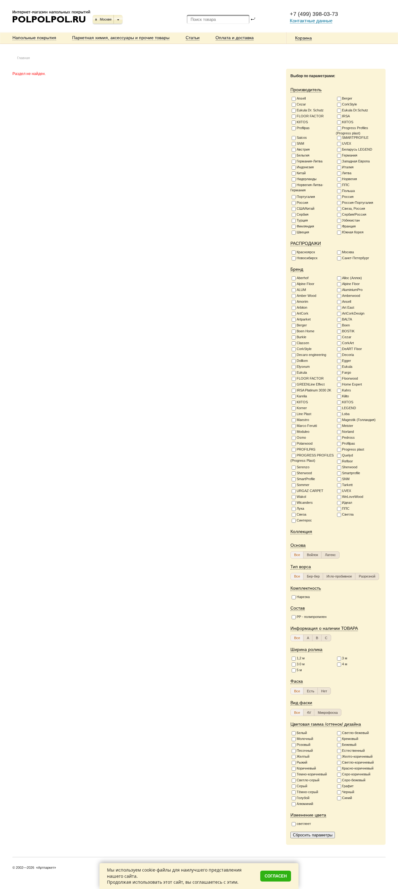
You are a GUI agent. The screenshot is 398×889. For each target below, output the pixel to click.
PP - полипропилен (311, 617)
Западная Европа (356, 161)
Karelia (302, 396)
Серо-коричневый (356, 774)
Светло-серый (308, 780)
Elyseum (303, 366)
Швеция (303, 232)
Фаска (296, 681)
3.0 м (301, 664)
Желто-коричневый (357, 756)
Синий (347, 798)
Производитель (306, 89)
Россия (348, 197)
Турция (302, 220)
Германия (349, 155)
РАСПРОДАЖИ (305, 243)
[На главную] (52, 24)
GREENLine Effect (311, 384)
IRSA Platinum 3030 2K (314, 390)
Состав (297, 608)
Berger (347, 98)
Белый (302, 733)
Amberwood (351, 295)
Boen (346, 325)
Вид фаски (301, 702)
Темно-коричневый (312, 774)
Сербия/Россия (354, 214)
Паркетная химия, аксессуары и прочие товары (120, 37)
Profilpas (303, 128)
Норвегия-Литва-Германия (306, 187)
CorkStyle (349, 104)
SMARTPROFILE (355, 137)
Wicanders (305, 502)
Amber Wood (306, 295)
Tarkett (347, 485)
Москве (106, 19)
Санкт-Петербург (355, 258)
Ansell (301, 98)
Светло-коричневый (358, 762)
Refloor (347, 461)
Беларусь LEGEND (357, 149)
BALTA (347, 319)
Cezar (301, 104)
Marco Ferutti (307, 426)
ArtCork (302, 313)
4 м (344, 664)
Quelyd (347, 455)
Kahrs (346, 390)
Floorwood (350, 378)
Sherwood (349, 467)
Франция (349, 226)
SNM (300, 143)
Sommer (303, 485)
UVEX (346, 143)
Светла (348, 514)
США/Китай (305, 208)
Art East (348, 307)
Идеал (347, 502)
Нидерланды (307, 179)
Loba (345, 414)
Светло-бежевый (355, 733)
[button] (297, 555)
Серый (302, 786)
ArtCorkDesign (353, 313)
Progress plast (353, 449)
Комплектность (305, 588)
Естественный (353, 750)
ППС (345, 185)
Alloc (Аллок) (352, 278)
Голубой (303, 798)
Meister (347, 426)
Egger (346, 361)
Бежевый (349, 744)
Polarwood (304, 443)
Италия (348, 167)
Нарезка (303, 597)
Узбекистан (351, 220)
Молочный (305, 739)
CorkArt (348, 343)
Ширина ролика (306, 649)
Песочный (305, 750)
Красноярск (306, 252)
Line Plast (304, 414)
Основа (298, 545)
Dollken (302, 361)
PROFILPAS (306, 449)
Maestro (303, 420)
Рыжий (302, 762)
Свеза (301, 514)
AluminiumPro (352, 290)
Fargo (346, 372)
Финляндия (305, 226)
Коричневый (306, 768)
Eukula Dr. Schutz (310, 110)
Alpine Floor (305, 284)
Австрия (303, 149)
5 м (299, 670)
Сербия (302, 214)
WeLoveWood (352, 496)
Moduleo (303, 431)
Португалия (306, 197)
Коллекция (301, 531)
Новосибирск (307, 258)
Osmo (301, 437)
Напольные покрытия (34, 37)
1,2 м (301, 658)
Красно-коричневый (357, 768)
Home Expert (352, 384)
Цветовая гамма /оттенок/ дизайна (325, 724)
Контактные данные (311, 20)
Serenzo (303, 467)
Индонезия (305, 167)
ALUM (301, 290)
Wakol (301, 496)
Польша (348, 191)
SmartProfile (306, 479)
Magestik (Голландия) (359, 420)
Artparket (304, 319)
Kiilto (345, 396)
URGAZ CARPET (310, 491)
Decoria (348, 355)
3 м (344, 658)
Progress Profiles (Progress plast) (352, 130)
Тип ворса (300, 566)
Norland (348, 431)
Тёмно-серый (307, 792)
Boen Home (305, 331)
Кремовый (350, 739)
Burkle (301, 337)
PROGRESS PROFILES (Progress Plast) (312, 457)
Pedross (348, 437)
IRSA (346, 116)
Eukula (347, 366)
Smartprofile (351, 473)
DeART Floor (352, 349)
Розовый (303, 744)
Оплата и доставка (234, 37)
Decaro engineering (311, 355)
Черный (348, 792)
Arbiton (302, 307)
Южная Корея (352, 232)
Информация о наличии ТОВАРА (324, 628)
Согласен (276, 876)
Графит (348, 786)
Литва (346, 173)
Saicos (302, 137)
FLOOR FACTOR (310, 116)
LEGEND (349, 408)
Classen (303, 343)
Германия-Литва (309, 161)
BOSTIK (348, 331)
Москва (348, 252)
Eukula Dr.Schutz (355, 110)
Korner (302, 408)
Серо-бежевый (353, 780)
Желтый (303, 756)
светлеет (304, 824)
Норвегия (349, 179)
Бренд (296, 269)
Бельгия (303, 155)
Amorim (302, 301)
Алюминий (305, 804)
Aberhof (302, 278)
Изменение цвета (308, 814)
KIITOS (302, 122)
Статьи (193, 37)
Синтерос (304, 520)
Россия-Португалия (357, 202)
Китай (301, 173)
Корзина (303, 37)
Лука (300, 508)
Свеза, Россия (353, 208)
